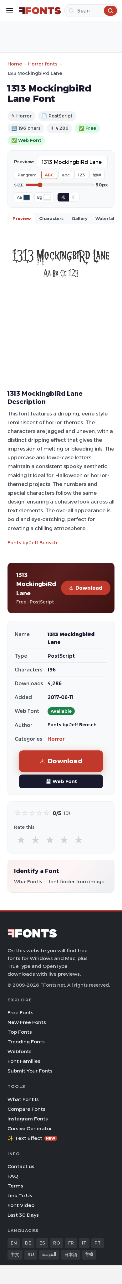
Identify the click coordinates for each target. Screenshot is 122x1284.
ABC (49, 174)
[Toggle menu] (10, 11)
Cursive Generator (30, 1128)
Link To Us (20, 1195)
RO (56, 1243)
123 (81, 174)
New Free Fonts (27, 1022)
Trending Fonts (26, 1042)
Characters (51, 218)
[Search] (110, 11)
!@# (97, 174)
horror (54, 422)
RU (31, 1254)
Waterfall (105, 218)
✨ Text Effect (31, 1138)
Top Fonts (20, 1032)
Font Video (21, 1205)
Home (15, 64)
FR (71, 1243)
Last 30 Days (23, 1215)
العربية (49, 1254)
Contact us (21, 1166)
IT (84, 1243)
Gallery (79, 218)
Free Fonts (20, 1012)
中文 (15, 1254)
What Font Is (23, 1099)
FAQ (13, 1176)
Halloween (69, 475)
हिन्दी (89, 1254)
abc (66, 174)
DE (28, 1243)
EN (14, 1243)
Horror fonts (43, 64)
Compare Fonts (26, 1109)
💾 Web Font (61, 781)
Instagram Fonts (28, 1119)
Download (88, 588)
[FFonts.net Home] (40, 10)
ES (42, 1243)
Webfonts (20, 1051)
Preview (22, 218)
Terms (15, 1186)
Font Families (24, 1061)
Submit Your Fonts (30, 1071)
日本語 (70, 1254)
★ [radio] (21, 840)
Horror (56, 739)
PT (97, 1243)
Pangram (27, 174)
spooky (73, 466)
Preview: (24, 161)
